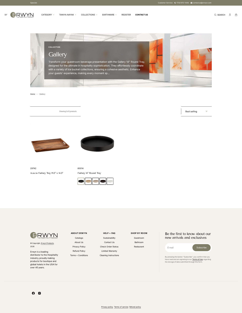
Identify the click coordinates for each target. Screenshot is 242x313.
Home (32, 94)
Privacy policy (107, 307)
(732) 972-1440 (183, 3)
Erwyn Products (47, 243)
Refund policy (135, 307)
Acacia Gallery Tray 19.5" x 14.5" (46, 173)
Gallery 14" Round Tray (89, 173)
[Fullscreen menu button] (5, 15)
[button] (219, 15)
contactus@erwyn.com (202, 3)
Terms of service (121, 307)
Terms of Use (197, 259)
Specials (33, 3)
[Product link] (50, 149)
